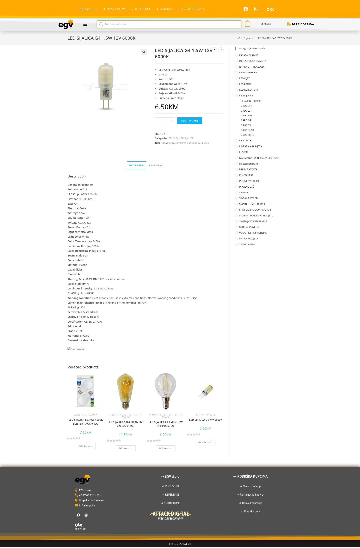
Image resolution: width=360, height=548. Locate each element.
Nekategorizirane (248, 163)
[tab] (136, 165)
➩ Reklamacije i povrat (250, 494)
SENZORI (244, 192)
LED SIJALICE (187, 138)
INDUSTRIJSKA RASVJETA (252, 61)
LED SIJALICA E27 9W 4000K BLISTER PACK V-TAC (85, 421)
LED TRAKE (245, 140)
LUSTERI (243, 152)
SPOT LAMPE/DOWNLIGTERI (255, 209)
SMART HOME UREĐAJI (252, 204)
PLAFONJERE (246, 175)
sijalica (190, 142)
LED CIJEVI (244, 78)
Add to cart (189, 120)
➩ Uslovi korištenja (250, 503)
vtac (206, 142)
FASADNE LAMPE (248, 55)
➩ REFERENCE (170, 494)
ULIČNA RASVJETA (249, 227)
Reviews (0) (155, 165)
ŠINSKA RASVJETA (249, 198)
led (172, 142)
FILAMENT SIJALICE (117, 415)
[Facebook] (246, 8)
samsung (181, 142)
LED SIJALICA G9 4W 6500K (205, 419)
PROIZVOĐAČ (246, 186)
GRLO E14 (173, 415)
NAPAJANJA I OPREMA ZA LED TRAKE (259, 158)
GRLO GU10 (247, 130)
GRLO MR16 (247, 134)
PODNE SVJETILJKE (249, 181)
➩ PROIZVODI (170, 486)
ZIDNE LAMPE (247, 244)
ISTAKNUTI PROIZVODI (252, 66)
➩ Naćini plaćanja (250, 486)
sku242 (199, 142)
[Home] (239, 38)
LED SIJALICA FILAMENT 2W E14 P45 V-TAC (165, 424)
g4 (168, 142)
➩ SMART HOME (170, 503)
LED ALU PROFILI (248, 72)
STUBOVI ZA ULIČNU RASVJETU (256, 215)
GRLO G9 (199, 415)
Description (137, 165)
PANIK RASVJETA (248, 169)
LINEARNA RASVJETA (250, 146)
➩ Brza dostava (250, 511)
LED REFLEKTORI (248, 89)
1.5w (163, 142)
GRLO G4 (173, 138)
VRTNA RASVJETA (248, 238)
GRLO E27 (79, 415)
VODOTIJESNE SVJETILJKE (253, 232)
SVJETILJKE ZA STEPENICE (253, 221)
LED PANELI (245, 84)
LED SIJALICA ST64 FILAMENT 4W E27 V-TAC (125, 424)
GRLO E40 (246, 115)
